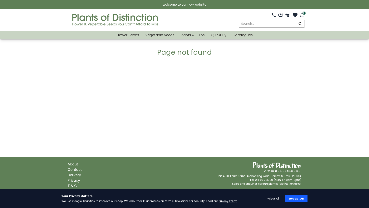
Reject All (273, 198)
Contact (75, 169)
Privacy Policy (228, 201)
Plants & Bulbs (193, 35)
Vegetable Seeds (160, 35)
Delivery (74, 175)
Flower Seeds (127, 35)
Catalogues (243, 35)
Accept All (296, 198)
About (73, 164)
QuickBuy (218, 35)
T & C (72, 185)
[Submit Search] (300, 24)
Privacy (74, 180)
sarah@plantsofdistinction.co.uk (279, 184)
